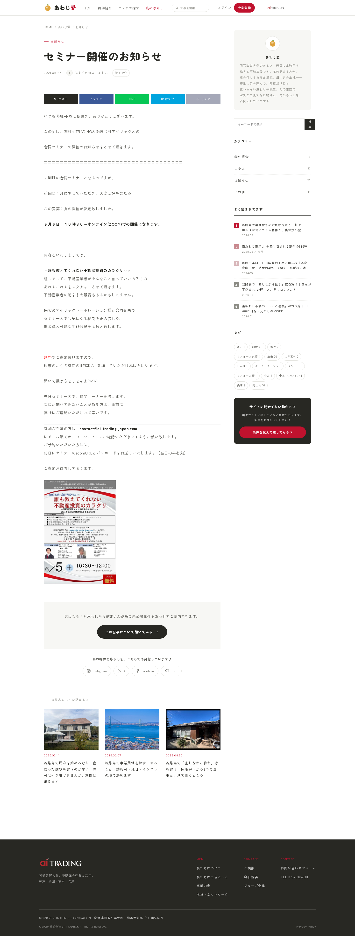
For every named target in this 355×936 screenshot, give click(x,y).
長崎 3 (241, 385)
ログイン (224, 7)
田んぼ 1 (242, 366)
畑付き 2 (257, 347)
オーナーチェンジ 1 (268, 366)
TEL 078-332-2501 (294, 876)
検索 (309, 124)
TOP (88, 8)
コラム (272, 168)
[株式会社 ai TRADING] (273, 8)
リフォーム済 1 (247, 375)
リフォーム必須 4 (248, 356)
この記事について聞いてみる (129, 631)
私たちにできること (212, 876)
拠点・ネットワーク (212, 894)
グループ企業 (254, 885)
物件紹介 (105, 8)
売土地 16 (258, 385)
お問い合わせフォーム (298, 868)
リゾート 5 (295, 366)
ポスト (63, 99)
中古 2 (268, 375)
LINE (132, 99)
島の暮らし (154, 8)
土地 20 (272, 356)
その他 (272, 191)
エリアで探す (129, 8)
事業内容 (204, 885)
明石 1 (241, 347)
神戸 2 (274, 347)
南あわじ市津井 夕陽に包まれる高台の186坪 (274, 246)
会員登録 (244, 7)
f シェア (96, 99)
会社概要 (251, 876)
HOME (48, 27)
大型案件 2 (291, 356)
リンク (205, 99)
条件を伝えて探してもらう (272, 432)
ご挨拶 (249, 868)
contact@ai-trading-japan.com (108, 428)
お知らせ (272, 180)
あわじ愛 (64, 27)
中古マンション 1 (290, 375)
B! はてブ (167, 99)
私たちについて (209, 868)
